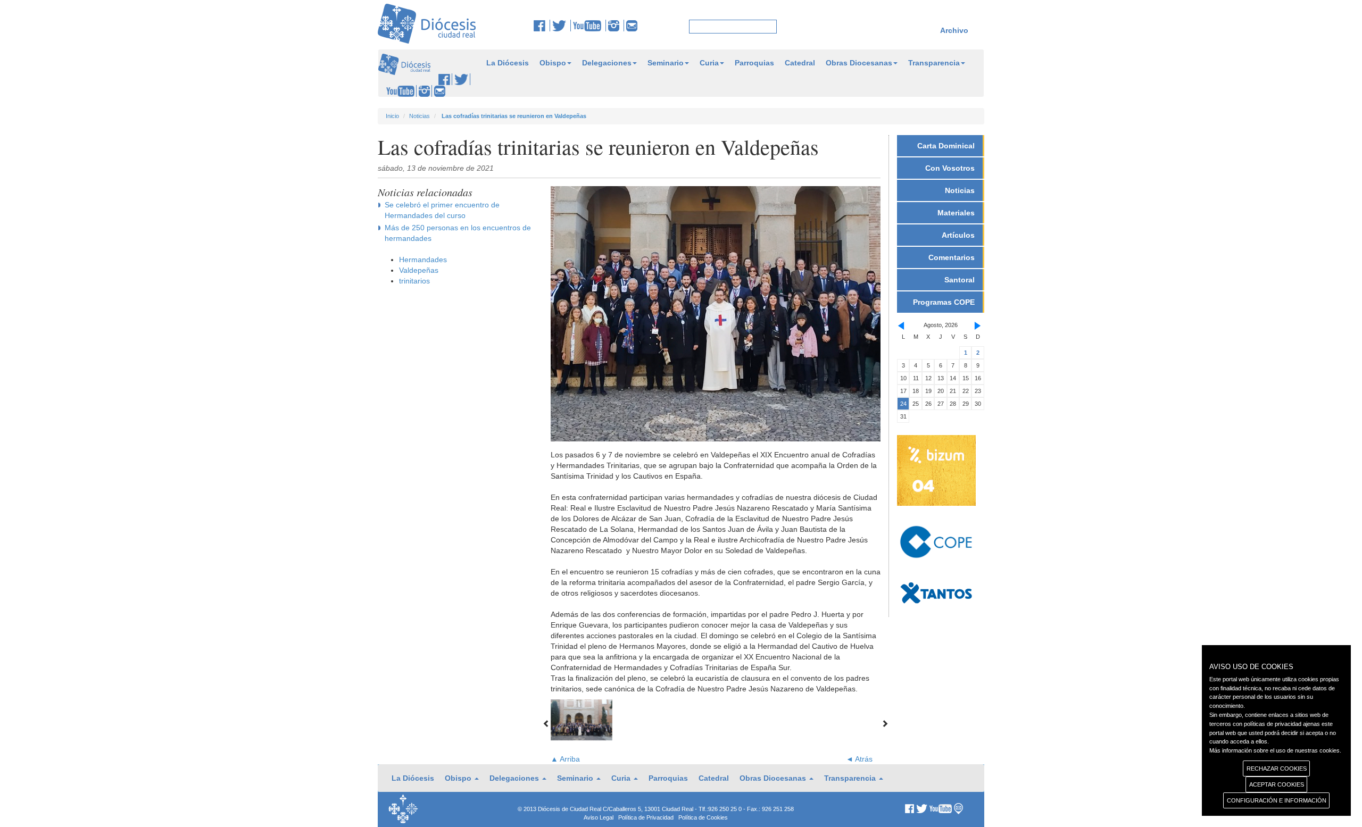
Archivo (954, 30)
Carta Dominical (946, 145)
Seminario (665, 63)
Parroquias (754, 63)
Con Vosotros (950, 168)
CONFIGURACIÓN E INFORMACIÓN (1276, 800)
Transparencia (934, 63)
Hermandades (423, 259)
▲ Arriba (565, 759)
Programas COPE (944, 302)
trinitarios (414, 281)
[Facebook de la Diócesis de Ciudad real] (542, 25)
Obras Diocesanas (859, 63)
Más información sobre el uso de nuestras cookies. (1275, 750)
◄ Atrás (859, 759)
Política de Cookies (703, 817)
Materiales (956, 212)
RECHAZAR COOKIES (1277, 768)
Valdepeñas (418, 270)
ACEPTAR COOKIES (1276, 784)
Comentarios (951, 257)
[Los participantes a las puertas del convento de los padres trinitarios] (581, 719)
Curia (709, 63)
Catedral (800, 63)
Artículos (958, 235)
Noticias (419, 116)
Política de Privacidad (646, 817)
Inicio (392, 116)
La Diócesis (507, 63)
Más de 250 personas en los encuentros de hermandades (458, 233)
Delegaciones (607, 63)
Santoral (959, 279)
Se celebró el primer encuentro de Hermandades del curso (442, 210)
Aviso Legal (598, 817)
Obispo (552, 63)
